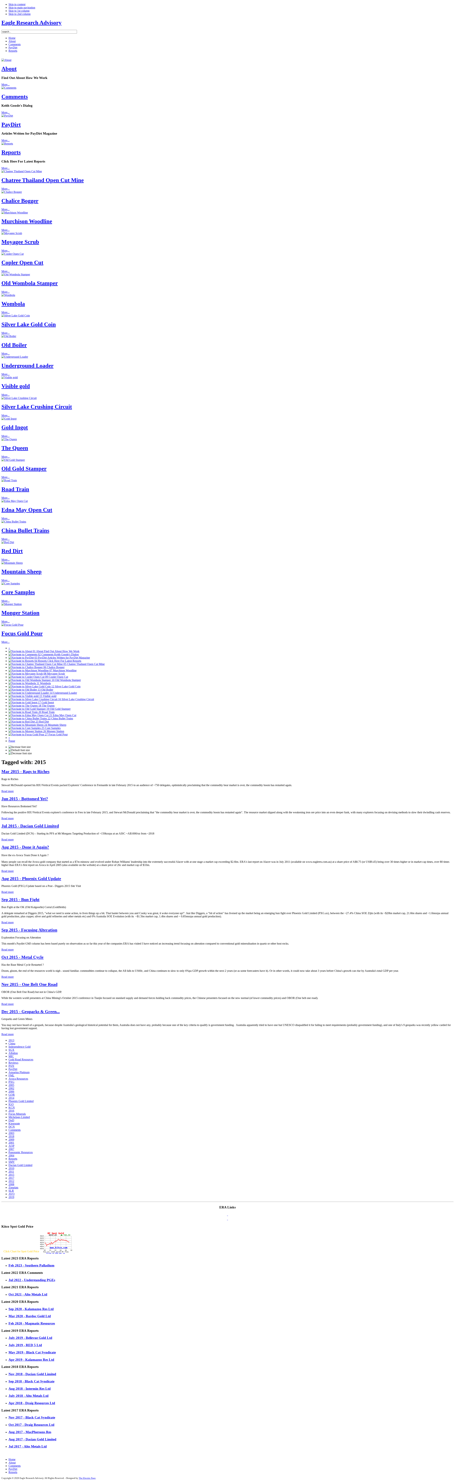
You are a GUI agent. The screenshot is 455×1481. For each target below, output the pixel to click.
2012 (11, 1181)
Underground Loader (27, 365)
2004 (11, 1155)
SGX (11, 1049)
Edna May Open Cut (26, 510)
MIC (11, 1056)
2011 (11, 1171)
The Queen (14, 448)
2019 (11, 1197)
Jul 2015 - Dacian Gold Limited (30, 826)
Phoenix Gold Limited (21, 1101)
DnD (11, 1120)
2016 (11, 1110)
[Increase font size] (20, 747)
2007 (11, 1149)
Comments (14, 96)
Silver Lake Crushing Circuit (36, 406)
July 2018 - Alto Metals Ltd (29, 1396)
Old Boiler (14, 345)
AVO (12, 1193)
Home (12, 1459)
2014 (11, 1097)
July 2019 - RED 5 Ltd (25, 1345)
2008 (11, 1184)
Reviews (13, 1062)
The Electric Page (87, 1478)
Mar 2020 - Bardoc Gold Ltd (30, 1316)
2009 (11, 1139)
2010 (11, 1168)
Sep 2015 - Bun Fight (20, 899)
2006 (11, 1091)
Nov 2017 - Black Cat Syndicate (32, 1417)
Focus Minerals (17, 1113)
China (12, 1043)
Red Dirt (12, 551)
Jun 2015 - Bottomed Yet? (24, 798)
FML (11, 1075)
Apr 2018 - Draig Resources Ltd (32, 1403)
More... (5, 84)
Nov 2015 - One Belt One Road (29, 984)
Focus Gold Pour (22, 633)
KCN (12, 1107)
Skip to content (17, 4)
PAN (11, 1065)
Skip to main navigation (22, 7)
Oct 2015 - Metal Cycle (22, 957)
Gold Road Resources (21, 1059)
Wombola (13, 304)
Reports (11, 152)
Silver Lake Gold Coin (28, 324)
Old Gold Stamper (24, 468)
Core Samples (18, 592)
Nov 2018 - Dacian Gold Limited (32, 1374)
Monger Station (20, 613)
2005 (11, 1085)
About (9, 68)
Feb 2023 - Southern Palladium (31, 1265)
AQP (11, 1145)
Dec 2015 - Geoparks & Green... (30, 1011)
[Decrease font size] (20, 753)
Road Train (15, 489)
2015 (11, 1174)
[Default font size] (19, 750)
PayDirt (11, 124)
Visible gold (15, 386)
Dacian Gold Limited (20, 1165)
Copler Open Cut (22, 262)
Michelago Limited (19, 1117)
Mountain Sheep (21, 571)
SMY (12, 1161)
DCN (12, 1126)
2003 (11, 1133)
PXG (11, 1081)
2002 (11, 1088)
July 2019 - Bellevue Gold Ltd (30, 1338)
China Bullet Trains (25, 530)
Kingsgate (14, 1123)
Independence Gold (20, 1046)
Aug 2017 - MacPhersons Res (30, 1432)
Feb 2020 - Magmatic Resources (32, 1323)
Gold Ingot (14, 427)
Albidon (13, 1053)
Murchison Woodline (26, 221)
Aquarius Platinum (19, 1072)
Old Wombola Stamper (29, 283)
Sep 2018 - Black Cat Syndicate (31, 1381)
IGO (11, 1104)
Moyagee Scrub (20, 242)
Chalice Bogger (19, 201)
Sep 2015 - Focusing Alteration (29, 930)
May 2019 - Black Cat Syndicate (32, 1352)
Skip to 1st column (19, 10)
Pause (12, 740)
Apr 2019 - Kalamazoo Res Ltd (31, 1360)
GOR (12, 1094)
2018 (11, 1136)
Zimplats (13, 1187)
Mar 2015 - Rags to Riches (25, 771)
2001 (11, 1142)
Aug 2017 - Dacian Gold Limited (32, 1439)
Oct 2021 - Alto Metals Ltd (28, 1294)
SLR (11, 1190)
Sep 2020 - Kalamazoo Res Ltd (31, 1309)
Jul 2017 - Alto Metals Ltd (28, 1446)
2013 (11, 1040)
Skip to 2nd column (20, 13)
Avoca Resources (18, 1078)
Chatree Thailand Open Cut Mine (42, 180)
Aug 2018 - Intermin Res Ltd (30, 1388)
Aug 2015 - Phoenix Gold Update (31, 878)
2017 (11, 1177)
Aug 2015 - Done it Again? (25, 847)
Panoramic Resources (21, 1152)
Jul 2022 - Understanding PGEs (32, 1280)
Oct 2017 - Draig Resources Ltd (31, 1425)
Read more (7, 791)
